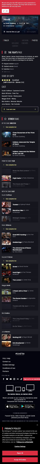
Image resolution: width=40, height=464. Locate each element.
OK (7, 11)
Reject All (20, 453)
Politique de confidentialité (24, 442)
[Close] (37, 424)
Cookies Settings (20, 446)
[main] (20, 443)
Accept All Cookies (20, 460)
